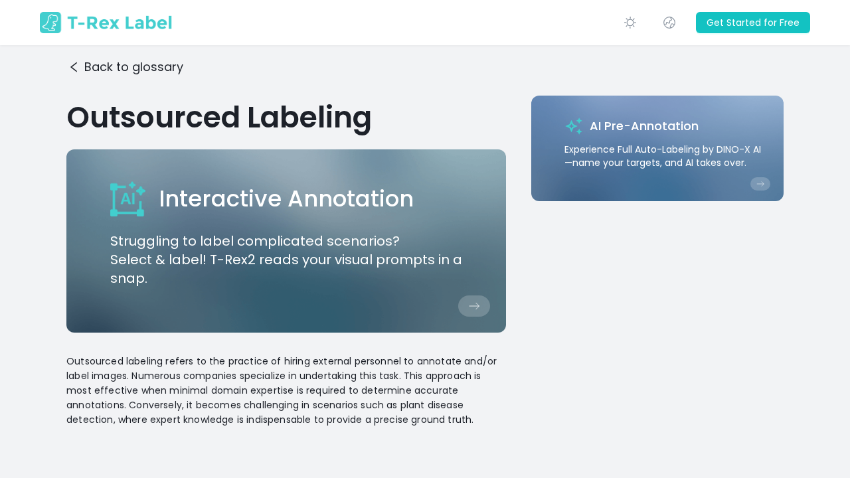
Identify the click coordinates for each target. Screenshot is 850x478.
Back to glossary (133, 66)
